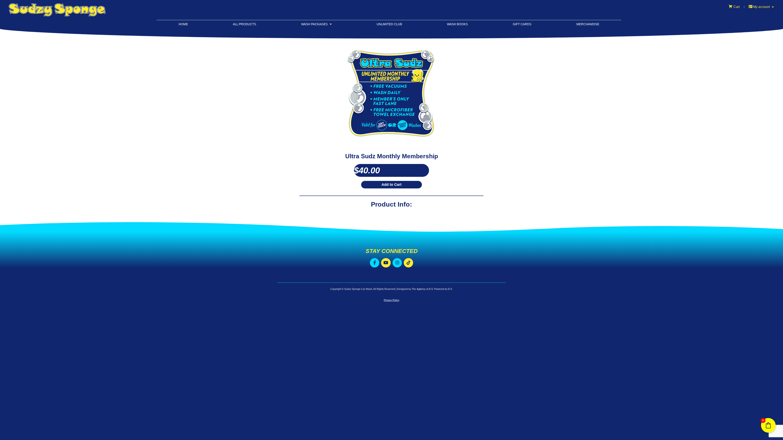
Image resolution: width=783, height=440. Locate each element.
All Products (244, 24)
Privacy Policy (391, 300)
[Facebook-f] (374, 262)
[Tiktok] (408, 262)
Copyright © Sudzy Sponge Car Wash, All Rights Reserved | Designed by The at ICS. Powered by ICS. (391, 289)
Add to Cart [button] (391, 185)
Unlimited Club (389, 24)
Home (183, 24)
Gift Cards (522, 24)
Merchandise (587, 24)
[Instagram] (397, 262)
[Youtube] (385, 262)
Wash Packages (314, 24)
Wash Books (457, 24)
